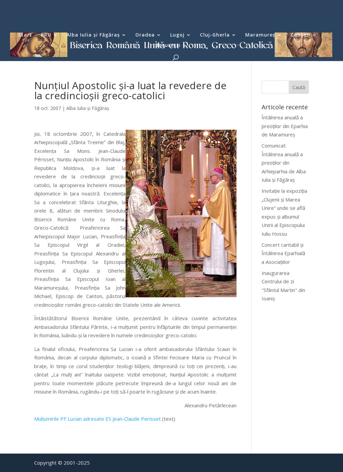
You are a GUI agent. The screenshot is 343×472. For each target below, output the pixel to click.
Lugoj (177, 35)
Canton (300, 35)
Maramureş (260, 35)
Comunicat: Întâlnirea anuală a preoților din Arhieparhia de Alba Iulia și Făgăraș (284, 162)
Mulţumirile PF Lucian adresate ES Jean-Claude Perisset (97, 418)
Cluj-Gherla (215, 35)
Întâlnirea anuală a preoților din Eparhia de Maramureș (285, 126)
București (168, 45)
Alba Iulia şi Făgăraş (93, 35)
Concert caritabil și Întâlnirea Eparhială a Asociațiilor (283, 253)
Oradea (145, 35)
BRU (46, 35)
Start (25, 35)
